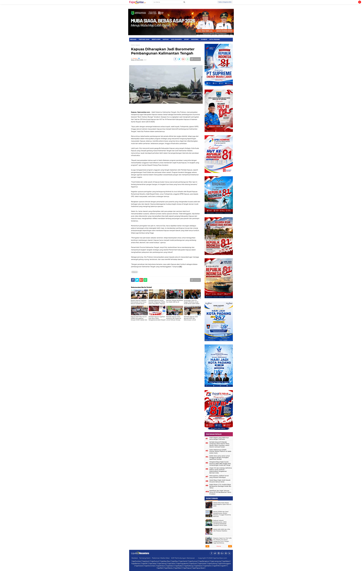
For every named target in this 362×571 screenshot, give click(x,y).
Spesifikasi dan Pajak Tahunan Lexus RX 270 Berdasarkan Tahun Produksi (220, 492)
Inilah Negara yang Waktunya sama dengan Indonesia (219, 438)
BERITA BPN (156, 39)
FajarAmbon (160, 566)
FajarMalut (178, 568)
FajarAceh (145, 561)
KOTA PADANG (214, 39)
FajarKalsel (198, 566)
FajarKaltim (207, 566)
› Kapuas (137, 45)
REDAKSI (133, 39)
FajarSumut (154, 561)
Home (133, 45)
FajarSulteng (212, 563)
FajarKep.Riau (165, 561)
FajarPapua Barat (198, 568)
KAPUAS (166, 39)
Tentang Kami (145, 558)
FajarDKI (144, 563)
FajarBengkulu (204, 561)
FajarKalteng (188, 566)
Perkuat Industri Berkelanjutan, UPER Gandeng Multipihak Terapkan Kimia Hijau (220, 523)
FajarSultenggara (224, 563)
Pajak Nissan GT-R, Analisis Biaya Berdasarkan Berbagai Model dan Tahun (220, 486)
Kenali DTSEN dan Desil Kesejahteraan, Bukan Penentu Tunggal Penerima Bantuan (222, 514)
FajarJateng (162, 563)
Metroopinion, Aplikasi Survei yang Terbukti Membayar (219, 476)
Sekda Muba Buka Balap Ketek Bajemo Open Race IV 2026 (222, 504)
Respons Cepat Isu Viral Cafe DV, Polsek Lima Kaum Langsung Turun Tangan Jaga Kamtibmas (222, 540)
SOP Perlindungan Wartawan (183, 558)
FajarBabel (226, 561)
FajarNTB (216, 566)
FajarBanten (135, 563)
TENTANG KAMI (144, 39)
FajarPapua (187, 568)
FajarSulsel (139, 566)
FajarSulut (193, 563)
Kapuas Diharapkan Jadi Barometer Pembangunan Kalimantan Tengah (163, 51)
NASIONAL (195, 39)
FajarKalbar (179, 566)
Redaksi (135, 558)
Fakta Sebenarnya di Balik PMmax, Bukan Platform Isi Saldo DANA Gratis (220, 451)
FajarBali (160, 568)
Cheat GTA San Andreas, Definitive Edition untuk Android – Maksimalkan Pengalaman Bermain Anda (220, 470)
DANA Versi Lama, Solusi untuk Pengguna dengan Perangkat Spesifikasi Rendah (219, 457)
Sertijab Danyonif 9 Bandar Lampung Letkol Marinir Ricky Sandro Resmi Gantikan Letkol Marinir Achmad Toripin (219, 444)
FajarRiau (174, 561)
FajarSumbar (136, 561)
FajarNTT (223, 566)
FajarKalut (170, 566)
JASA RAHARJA (176, 39)
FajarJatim (171, 563)
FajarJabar (152, 563)
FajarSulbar (202, 563)
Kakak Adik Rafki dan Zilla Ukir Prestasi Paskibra (221, 530)
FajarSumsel (192, 561)
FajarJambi (183, 561)
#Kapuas (134, 272)
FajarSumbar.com (219, 558)
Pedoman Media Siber (161, 558)
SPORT (186, 39)
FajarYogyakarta (182, 563)
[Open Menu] (359, 2)
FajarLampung (215, 561)
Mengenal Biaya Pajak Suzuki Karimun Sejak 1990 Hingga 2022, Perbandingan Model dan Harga (220, 463)
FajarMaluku (168, 568)
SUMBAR (204, 39)
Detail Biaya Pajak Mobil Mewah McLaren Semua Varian (219, 481)
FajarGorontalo (149, 566)
